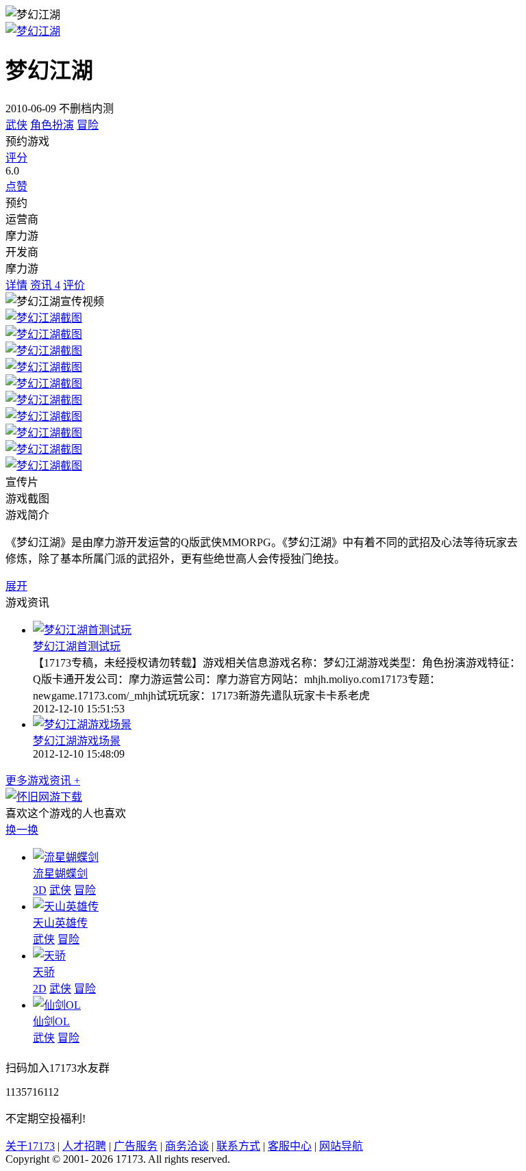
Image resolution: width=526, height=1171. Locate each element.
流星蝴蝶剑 (60, 873)
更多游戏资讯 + (42, 780)
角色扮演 (52, 125)
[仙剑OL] (57, 1005)
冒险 (88, 125)
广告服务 (136, 1146)
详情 (16, 285)
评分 (16, 158)
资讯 (45, 285)
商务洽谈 (187, 1146)
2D (40, 988)
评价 (74, 285)
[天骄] (49, 956)
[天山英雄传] (66, 906)
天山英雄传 (60, 923)
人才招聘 (84, 1146)
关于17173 (30, 1146)
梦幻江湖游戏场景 (77, 741)
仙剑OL (51, 1021)
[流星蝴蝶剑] (66, 857)
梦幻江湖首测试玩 (77, 646)
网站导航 (341, 1146)
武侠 (16, 125)
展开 (16, 586)
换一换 (21, 830)
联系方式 (238, 1146)
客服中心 (290, 1146)
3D (40, 890)
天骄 (44, 972)
